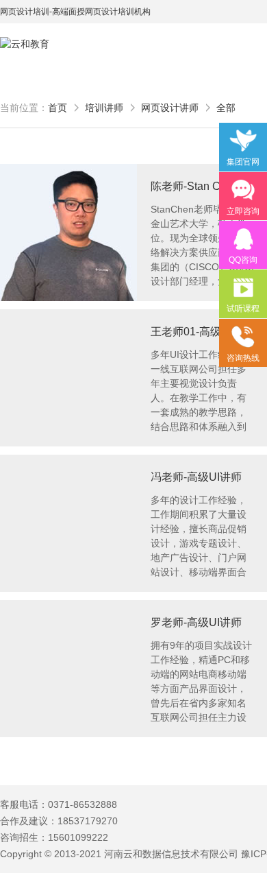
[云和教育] (61, 44)
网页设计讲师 (170, 107)
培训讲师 (104, 107)
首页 (57, 107)
